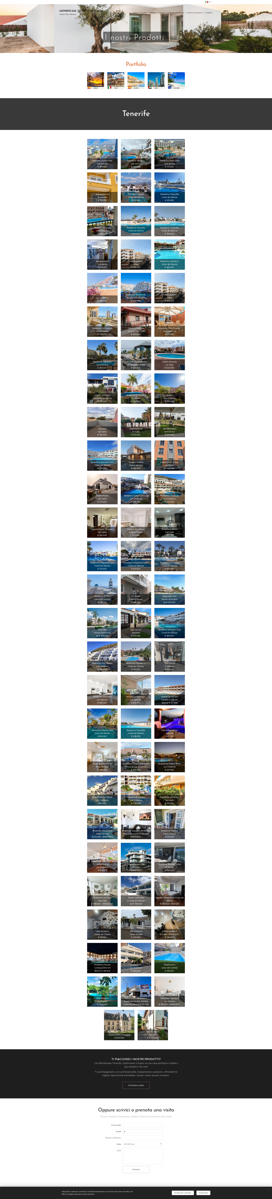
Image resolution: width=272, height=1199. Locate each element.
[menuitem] (136, 12)
